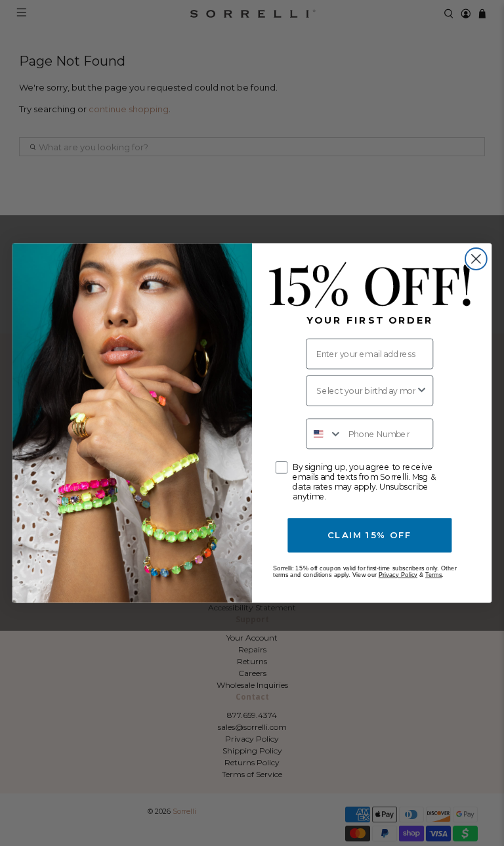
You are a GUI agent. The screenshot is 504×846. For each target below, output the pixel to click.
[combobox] (365, 391)
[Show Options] (421, 391)
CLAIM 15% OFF (369, 535)
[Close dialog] (476, 259)
